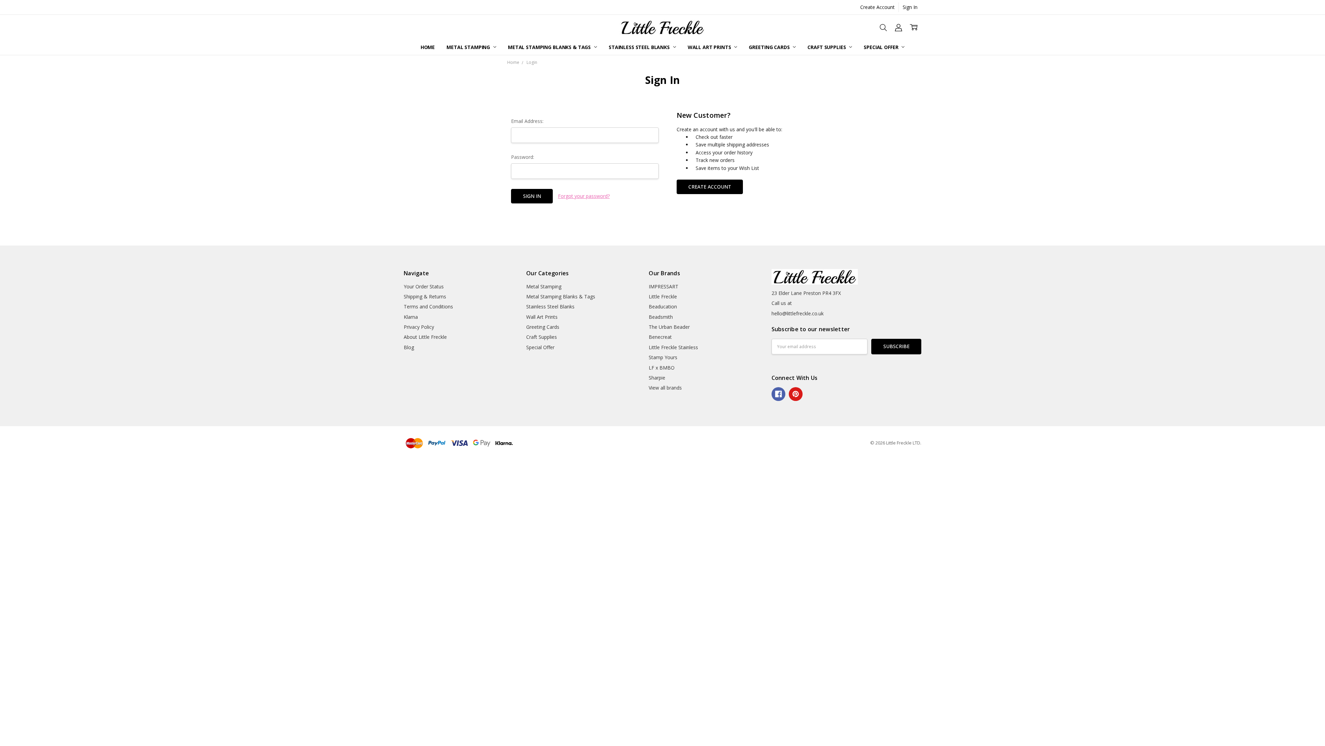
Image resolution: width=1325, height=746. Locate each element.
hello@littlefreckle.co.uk (798, 313)
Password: (522, 157)
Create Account (877, 7)
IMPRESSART (663, 286)
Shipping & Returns (425, 296)
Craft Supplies (827, 47)
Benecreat (660, 337)
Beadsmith (661, 317)
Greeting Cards (770, 47)
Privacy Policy (419, 327)
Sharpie (657, 377)
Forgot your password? (584, 196)
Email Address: (527, 121)
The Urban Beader (669, 327)
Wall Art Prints (710, 47)
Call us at (782, 303)
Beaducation (663, 306)
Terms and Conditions (428, 306)
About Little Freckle (425, 337)
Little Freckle (663, 296)
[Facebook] (778, 394)
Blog (409, 347)
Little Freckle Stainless (673, 347)
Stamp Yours (663, 357)
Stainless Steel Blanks (640, 47)
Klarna (411, 317)
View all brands (665, 387)
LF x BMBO (662, 367)
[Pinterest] (796, 394)
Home (428, 47)
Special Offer (882, 47)
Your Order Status (424, 286)
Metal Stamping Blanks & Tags (550, 47)
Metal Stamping (468, 47)
